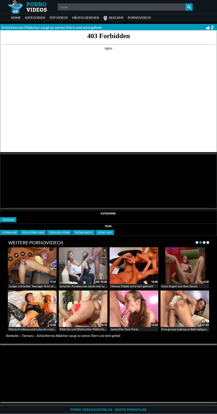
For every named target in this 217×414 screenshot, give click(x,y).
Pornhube (9, 232)
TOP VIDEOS (58, 17)
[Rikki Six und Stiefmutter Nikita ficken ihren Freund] (83, 308)
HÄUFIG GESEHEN (85, 17)
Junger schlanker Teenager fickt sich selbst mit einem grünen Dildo (52, 286)
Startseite (12, 335)
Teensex (8, 219)
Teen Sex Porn (59, 232)
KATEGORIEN (35, 17)
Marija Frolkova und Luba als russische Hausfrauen (42, 329)
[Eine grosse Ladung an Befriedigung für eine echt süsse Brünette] (184, 308)
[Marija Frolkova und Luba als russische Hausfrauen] (32, 308)
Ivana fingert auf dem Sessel (179, 286)
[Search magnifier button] (189, 7)
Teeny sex (105, 232)
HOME (16, 17)
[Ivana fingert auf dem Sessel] (184, 265)
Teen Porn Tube (33, 232)
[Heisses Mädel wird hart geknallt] (134, 265)
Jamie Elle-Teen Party (124, 329)
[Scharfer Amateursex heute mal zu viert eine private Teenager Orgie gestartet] (83, 265)
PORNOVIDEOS (139, 17)
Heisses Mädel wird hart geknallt (131, 286)
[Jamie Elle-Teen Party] (134, 308)
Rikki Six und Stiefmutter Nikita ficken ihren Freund (93, 329)
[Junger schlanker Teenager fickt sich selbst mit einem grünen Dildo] (32, 265)
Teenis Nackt (83, 232)
